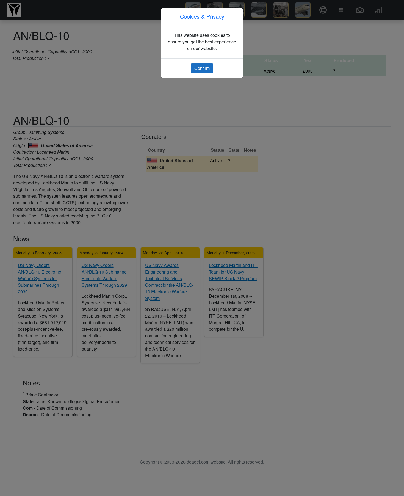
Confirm (202, 68)
